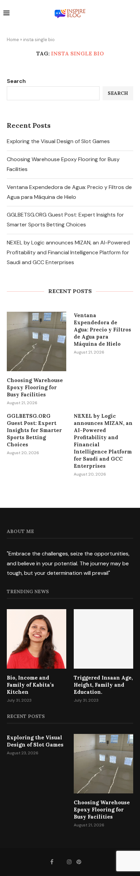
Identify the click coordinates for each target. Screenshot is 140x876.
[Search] (133, 14)
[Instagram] (69, 861)
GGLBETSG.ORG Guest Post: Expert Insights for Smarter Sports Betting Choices (34, 430)
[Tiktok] (88, 861)
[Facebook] (51, 861)
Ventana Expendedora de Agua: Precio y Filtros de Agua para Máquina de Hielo (102, 329)
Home (13, 39)
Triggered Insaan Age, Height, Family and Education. (103, 684)
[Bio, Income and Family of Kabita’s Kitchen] (36, 639)
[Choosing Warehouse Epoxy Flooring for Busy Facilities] (36, 341)
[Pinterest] (78, 861)
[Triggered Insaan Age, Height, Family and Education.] (103, 639)
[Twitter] (60, 861)
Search (16, 81)
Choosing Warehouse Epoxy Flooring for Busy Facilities (35, 387)
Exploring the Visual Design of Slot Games (58, 141)
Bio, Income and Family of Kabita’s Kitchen (30, 684)
